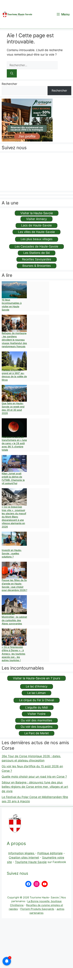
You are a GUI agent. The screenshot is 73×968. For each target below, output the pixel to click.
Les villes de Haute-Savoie (36, 232)
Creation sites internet (24, 857)
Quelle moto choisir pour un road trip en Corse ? (34, 776)
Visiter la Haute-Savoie (36, 213)
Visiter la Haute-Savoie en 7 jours (36, 678)
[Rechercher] (12, 73)
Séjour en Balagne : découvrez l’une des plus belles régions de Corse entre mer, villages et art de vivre (35, 787)
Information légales (21, 853)
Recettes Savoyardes (36, 259)
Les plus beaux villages (36, 239)
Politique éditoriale (50, 853)
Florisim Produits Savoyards (37, 909)
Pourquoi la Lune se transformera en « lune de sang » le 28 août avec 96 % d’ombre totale (14, 443)
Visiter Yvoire (36, 714)
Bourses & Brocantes (36, 265)
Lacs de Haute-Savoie (36, 225)
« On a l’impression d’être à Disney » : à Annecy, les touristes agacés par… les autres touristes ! (13, 654)
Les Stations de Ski (36, 253)
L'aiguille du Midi (36, 707)
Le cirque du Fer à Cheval (36, 700)
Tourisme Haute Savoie (31, 862)
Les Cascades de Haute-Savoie (36, 246)
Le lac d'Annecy (36, 686)
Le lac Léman (36, 693)
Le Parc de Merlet (36, 733)
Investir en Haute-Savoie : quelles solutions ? (12, 553)
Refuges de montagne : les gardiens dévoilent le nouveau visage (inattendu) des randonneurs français (14, 340)
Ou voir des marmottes (36, 720)
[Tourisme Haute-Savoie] (17, 14)
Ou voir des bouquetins (36, 726)
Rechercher (9, 84)
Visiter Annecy (36, 219)
